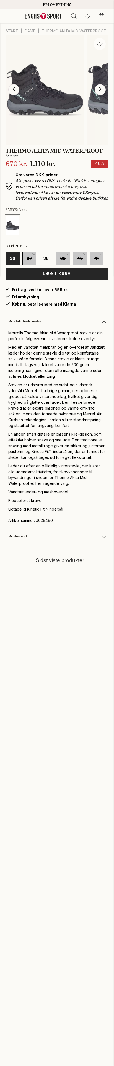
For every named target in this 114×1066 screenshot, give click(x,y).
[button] (13, 89)
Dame (30, 31)
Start (12, 31)
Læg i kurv (57, 273)
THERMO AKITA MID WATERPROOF (74, 31)
